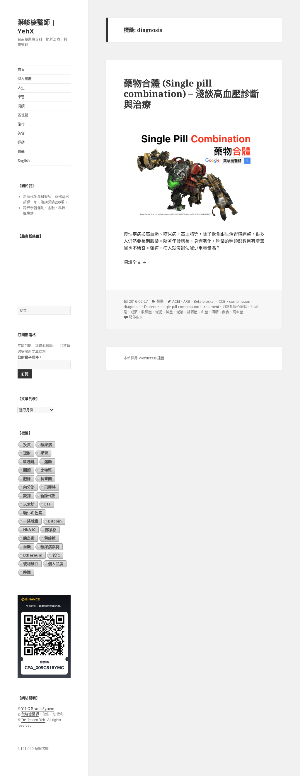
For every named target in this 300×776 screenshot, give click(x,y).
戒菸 (134, 312)
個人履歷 (25, 78)
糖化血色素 (32, 512)
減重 (169, 312)
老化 (56, 555)
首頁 (21, 69)
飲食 (225, 312)
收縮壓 (146, 312)
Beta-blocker (204, 301)
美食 (21, 133)
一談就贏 (30, 521)
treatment (211, 306)
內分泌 (29, 487)
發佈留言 (136, 317)
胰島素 (29, 538)
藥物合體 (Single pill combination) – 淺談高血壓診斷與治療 (191, 93)
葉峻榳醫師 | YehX (36, 26)
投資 (27, 444)
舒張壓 (192, 312)
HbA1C (29, 529)
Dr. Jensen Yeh (33, 719)
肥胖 (27, 478)
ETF (47, 504)
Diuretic (150, 306)
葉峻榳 (50, 538)
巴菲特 (50, 487)
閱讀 (21, 106)
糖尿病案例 (49, 546)
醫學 (21, 151)
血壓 (204, 312)
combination (239, 301)
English (24, 160)
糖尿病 (46, 444)
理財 (27, 453)
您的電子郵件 (29, 357)
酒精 (215, 312)
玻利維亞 (30, 563)
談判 (27, 495)
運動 (21, 142)
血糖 (27, 546)
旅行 (21, 124)
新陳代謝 (48, 495)
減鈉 (179, 312)
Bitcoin (55, 521)
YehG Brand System (37, 708)
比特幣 (46, 470)
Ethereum (32, 555)
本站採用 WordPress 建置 (144, 358)
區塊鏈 (23, 115)
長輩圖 (46, 478)
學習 (21, 96)
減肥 (158, 312)
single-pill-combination (180, 306)
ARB (186, 301)
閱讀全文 (135, 262)
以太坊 (29, 504)
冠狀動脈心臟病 (235, 306)
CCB (222, 301)
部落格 (51, 529)
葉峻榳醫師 (30, 713)
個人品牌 (55, 563)
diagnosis (132, 306)
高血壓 (238, 312)
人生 (21, 87)
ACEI (176, 301)
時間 (27, 572)
